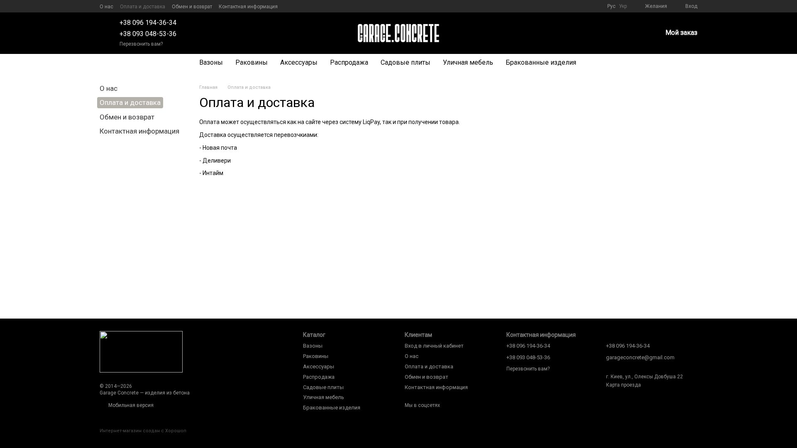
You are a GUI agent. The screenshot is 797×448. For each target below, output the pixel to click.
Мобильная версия (130, 405)
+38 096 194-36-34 (148, 23)
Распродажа (349, 62)
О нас (106, 7)
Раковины (251, 62)
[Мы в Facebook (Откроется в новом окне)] (289, 6)
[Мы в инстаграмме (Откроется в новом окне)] (299, 6)
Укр (623, 6)
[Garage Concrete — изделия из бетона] (141, 351)
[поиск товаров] (597, 62)
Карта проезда (623, 385)
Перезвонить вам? (141, 44)
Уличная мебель (468, 62)
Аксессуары (299, 62)
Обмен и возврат (192, 7)
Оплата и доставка (142, 7)
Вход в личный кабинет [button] (434, 346)
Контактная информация (248, 7)
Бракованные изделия (541, 62)
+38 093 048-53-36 (148, 34)
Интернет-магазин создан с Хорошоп (143, 430)
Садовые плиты (405, 62)
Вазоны (211, 62)
